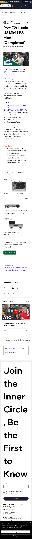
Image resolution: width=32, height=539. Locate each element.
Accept (15, 532)
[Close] (29, 524)
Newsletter (13, 12)
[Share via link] (17, 288)
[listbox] (17, 1)
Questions (26, 1)
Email (5, 483)
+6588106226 (7, 513)
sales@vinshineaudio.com (10, 512)
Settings (15, 536)
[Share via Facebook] (4, 288)
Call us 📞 (31, 2)
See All (27, 301)
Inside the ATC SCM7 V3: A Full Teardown (14, 324)
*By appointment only (7, 520)
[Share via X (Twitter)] (9, 288)
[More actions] (27, 22)
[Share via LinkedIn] (13, 288)
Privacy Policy (17, 527)
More (21, 12)
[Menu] (29, 6)
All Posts (4, 12)
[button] (17, 1)
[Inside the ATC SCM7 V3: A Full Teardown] (16, 312)
